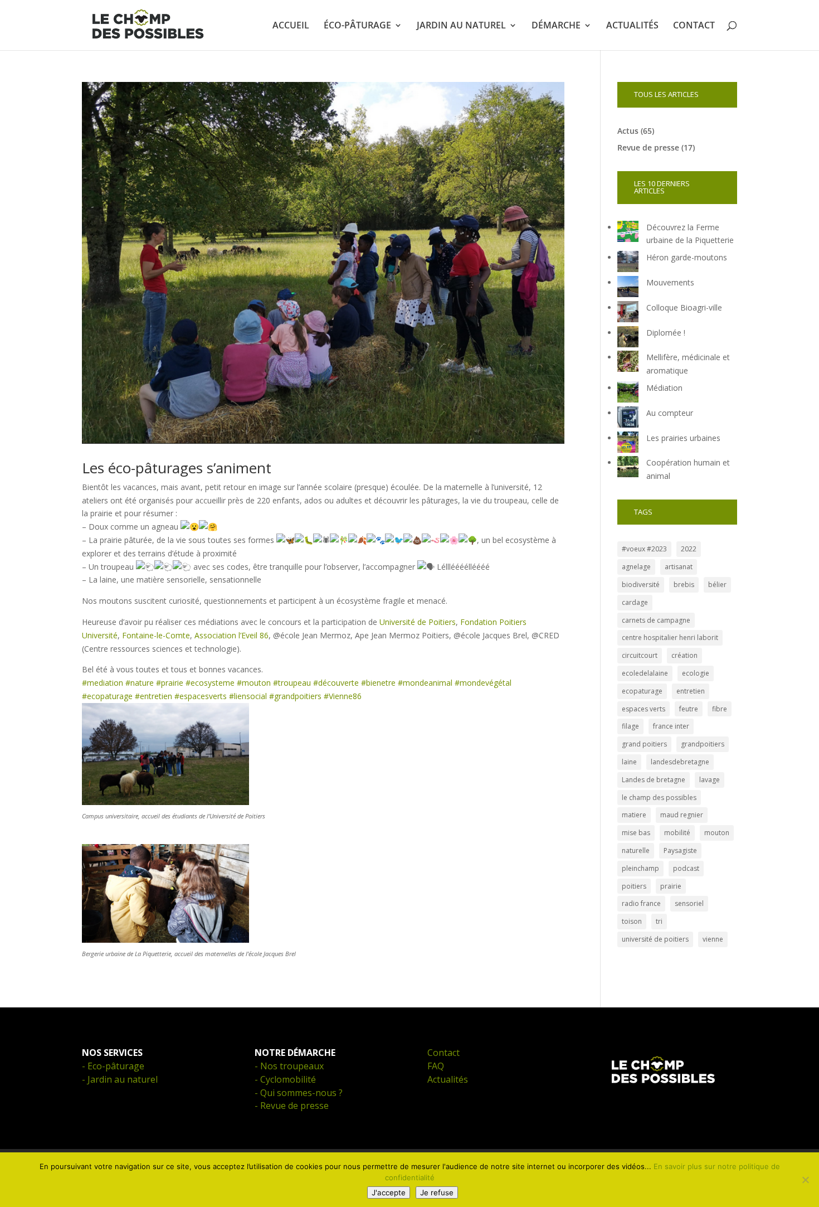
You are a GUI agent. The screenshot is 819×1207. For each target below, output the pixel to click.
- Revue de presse (292, 1105)
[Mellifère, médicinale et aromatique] (627, 363)
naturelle (636, 850)
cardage (635, 602)
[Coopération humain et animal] (627, 468)
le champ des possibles (659, 797)
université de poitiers (655, 939)
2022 (688, 549)
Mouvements (670, 282)
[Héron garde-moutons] (627, 263)
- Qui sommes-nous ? (299, 1093)
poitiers (634, 886)
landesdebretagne (680, 762)
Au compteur (669, 413)
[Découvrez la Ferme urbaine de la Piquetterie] (627, 233)
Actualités (447, 1079)
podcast (686, 868)
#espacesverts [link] (200, 696)
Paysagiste (680, 850)
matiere (634, 815)
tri (659, 921)
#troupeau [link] (292, 682)
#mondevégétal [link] (483, 682)
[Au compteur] (627, 419)
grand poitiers (644, 744)
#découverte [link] (336, 682)
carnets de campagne (656, 620)
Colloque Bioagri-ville (684, 307)
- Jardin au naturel (120, 1079)
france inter (671, 726)
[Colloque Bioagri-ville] (627, 313)
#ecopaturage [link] (107, 696)
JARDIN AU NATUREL (461, 26)
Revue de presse (648, 147)
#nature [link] (139, 682)
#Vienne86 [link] (343, 696)
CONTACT (694, 26)
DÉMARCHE (556, 26)
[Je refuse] (805, 1179)
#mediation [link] (102, 682)
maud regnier (681, 815)
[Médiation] (627, 393)
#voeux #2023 (644, 549)
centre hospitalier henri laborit (670, 637)
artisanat (679, 566)
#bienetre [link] (378, 682)
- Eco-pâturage (113, 1066)
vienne (713, 939)
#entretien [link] (153, 696)
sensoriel (689, 903)
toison (632, 921)
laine (629, 762)
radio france (641, 903)
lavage (709, 779)
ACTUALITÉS (632, 26)
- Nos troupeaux (289, 1066)
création (684, 655)
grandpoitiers (702, 744)
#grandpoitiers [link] (295, 696)
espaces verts (643, 709)
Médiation (664, 387)
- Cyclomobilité (285, 1079)
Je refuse (437, 1192)
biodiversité (641, 584)
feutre (688, 709)
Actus (627, 130)
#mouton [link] (254, 682)
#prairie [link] (169, 682)
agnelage (636, 566)
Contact (443, 1052)
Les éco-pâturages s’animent (176, 468)
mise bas (636, 832)
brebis (684, 584)
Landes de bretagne (653, 779)
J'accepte (389, 1192)
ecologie (695, 673)
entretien (690, 691)
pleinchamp (640, 868)
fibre (719, 709)
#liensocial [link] (248, 696)
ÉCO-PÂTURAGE (357, 26)
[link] (417, 622)
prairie (670, 886)
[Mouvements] (627, 288)
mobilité (677, 832)
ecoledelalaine (645, 673)
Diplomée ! (665, 332)
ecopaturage (642, 691)
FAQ (435, 1066)
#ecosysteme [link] (210, 682)
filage (630, 726)
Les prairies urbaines (683, 438)
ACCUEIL (290, 26)
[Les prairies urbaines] (627, 444)
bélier (717, 584)
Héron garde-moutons (686, 257)
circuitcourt (639, 655)
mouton (716, 832)
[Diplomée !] (627, 338)
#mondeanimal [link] (425, 682)
